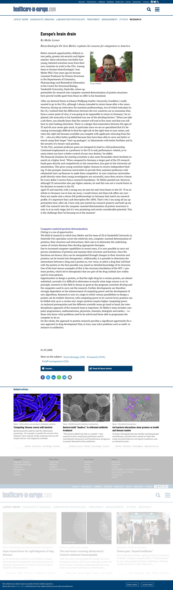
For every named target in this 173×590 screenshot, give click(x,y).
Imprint (115, 477)
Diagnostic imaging (42, 19)
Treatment (93, 19)
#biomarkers (127, 446)
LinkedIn (87, 469)
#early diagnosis (138, 446)
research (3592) (97, 357)
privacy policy (20, 586)
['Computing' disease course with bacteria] (37, 408)
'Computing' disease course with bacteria (33, 427)
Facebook (88, 462)
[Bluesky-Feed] (155, 2)
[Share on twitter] (48, 377)
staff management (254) (56, 361)
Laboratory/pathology (70, 19)
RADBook (110, 2)
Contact (146, 2)
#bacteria (28, 446)
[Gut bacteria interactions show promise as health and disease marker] (135, 408)
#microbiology (47, 446)
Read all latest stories (102, 368)
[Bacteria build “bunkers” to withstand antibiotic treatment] (86, 408)
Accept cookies (147, 585)
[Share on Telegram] (64, 377)
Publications (91, 2)
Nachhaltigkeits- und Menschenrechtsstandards (131, 469)
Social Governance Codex (122, 472)
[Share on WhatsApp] (59, 377)
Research (135, 19)
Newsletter (137, 2)
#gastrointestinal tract (152, 446)
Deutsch (81, 2)
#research (56, 446)
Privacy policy (117, 474)
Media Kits (119, 2)
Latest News (21, 19)
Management (110, 19)
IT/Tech (123, 19)
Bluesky (87, 467)
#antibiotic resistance (76, 446)
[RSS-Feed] (158, 2)
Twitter (87, 464)
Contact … (49, 368)
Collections (53, 462)
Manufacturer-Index (57, 469)
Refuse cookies (132, 585)
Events (128, 2)
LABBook (101, 2)
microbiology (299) (75, 357)
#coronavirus (36, 446)
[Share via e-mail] (70, 377)
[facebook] (152, 2)
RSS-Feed (88, 472)
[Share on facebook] (43, 377)
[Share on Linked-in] (53, 377)
